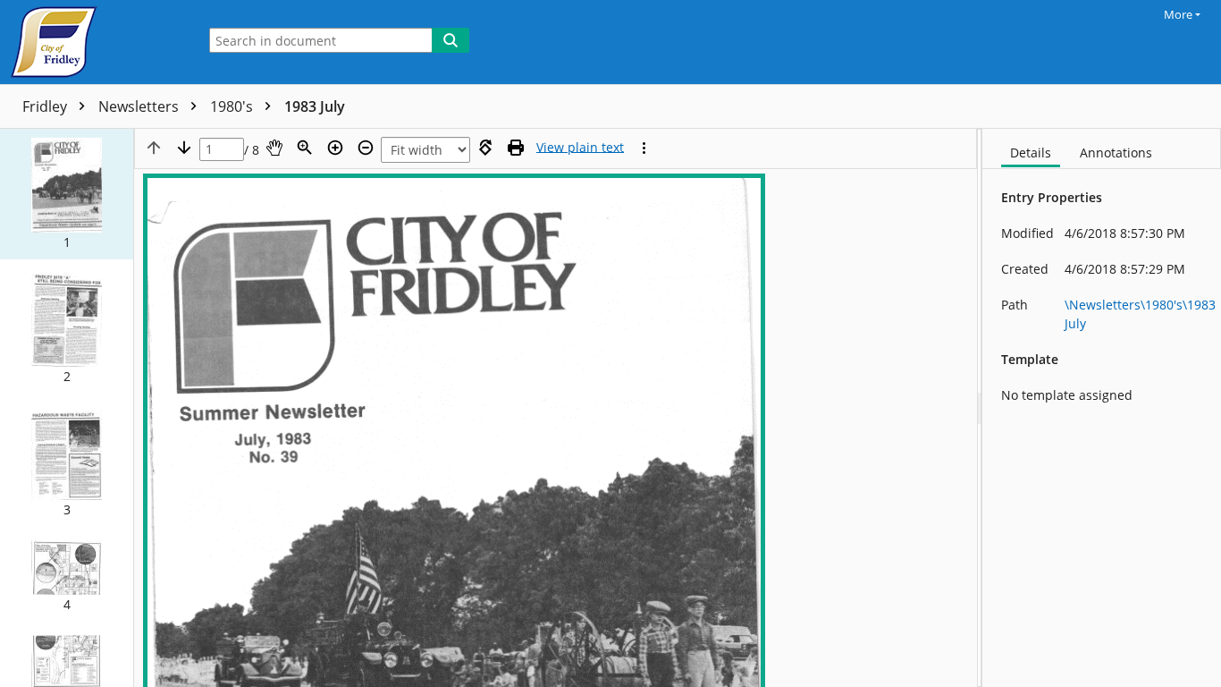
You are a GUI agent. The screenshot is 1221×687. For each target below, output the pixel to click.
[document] (1101, 408)
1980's (233, 106)
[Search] (450, 40)
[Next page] (184, 147)
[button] (66, 194)
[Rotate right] (485, 147)
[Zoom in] (335, 147)
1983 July (314, 106)
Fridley (46, 106)
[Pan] (274, 147)
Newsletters (140, 106)
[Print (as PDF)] (516, 147)
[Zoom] (305, 147)
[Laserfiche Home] (94, 42)
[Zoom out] (365, 147)
